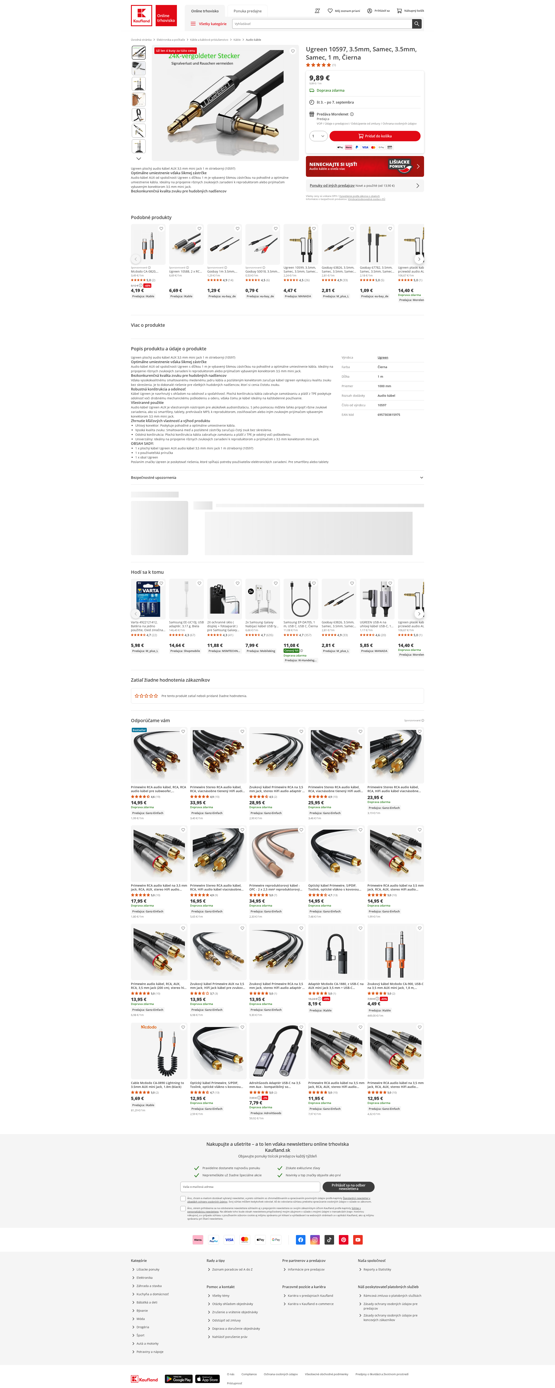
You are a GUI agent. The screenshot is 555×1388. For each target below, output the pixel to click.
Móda (141, 1319)
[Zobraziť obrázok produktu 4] (139, 99)
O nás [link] (230, 1374)
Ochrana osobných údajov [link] (281, 1374)
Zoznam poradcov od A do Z (232, 1269)
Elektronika (145, 1278)
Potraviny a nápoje (150, 1352)
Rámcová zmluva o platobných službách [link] (392, 1296)
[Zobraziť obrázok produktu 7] (139, 146)
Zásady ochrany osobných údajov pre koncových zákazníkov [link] (391, 1317)
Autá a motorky (147, 1343)
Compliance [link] (249, 1374)
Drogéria (143, 1327)
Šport (140, 1335)
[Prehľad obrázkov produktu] (139, 103)
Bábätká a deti (147, 1302)
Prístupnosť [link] (234, 1383)
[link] (247, 11)
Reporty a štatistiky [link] (377, 1269)
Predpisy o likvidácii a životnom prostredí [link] (382, 1374)
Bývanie (142, 1310)
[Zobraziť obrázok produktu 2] (139, 68)
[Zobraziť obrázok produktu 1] (139, 53)
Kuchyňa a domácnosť (153, 1294)
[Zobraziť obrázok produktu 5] (139, 115)
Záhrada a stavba (149, 1286)
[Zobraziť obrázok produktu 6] (139, 131)
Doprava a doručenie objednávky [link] (236, 1328)
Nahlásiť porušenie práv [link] (229, 1337)
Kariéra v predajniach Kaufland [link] (310, 1296)
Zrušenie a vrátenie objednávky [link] (235, 1312)
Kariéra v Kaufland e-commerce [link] (311, 1304)
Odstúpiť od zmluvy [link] (226, 1320)
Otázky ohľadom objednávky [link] (232, 1304)
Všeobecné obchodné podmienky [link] (326, 1374)
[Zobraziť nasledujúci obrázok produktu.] (138, 158)
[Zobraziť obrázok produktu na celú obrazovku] (225, 103)
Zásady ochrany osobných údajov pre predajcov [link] (391, 1306)
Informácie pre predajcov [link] (306, 1269)
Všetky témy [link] (220, 1296)
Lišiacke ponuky (148, 1269)
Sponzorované (139, 267)
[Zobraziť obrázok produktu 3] (139, 84)
